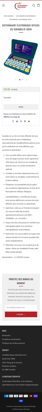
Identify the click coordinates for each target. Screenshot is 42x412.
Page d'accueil (9, 16)
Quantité (7, 97)
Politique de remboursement (13, 343)
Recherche (6, 335)
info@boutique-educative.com (14, 355)
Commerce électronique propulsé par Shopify (21, 406)
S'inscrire (19, 314)
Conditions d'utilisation (11, 339)
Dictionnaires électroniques (25, 16)
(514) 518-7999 (8, 359)
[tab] (19, 79)
